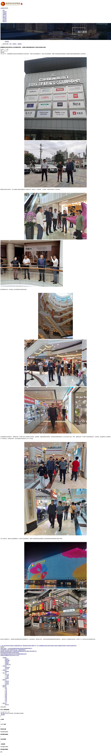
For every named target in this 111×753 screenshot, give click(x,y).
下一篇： (56, 645)
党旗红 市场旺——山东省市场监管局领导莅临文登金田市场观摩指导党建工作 (16, 648)
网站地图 (2, 714)
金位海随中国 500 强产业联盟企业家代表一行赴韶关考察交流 (12, 649)
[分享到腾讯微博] (5, 49)
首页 (4, 10)
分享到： (2, 49)
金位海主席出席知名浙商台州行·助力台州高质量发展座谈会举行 (13, 653)
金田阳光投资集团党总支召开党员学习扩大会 (9, 655)
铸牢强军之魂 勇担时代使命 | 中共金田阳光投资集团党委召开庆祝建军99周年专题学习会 (18, 651)
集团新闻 (20, 43)
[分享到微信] (7, 49)
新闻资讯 (14, 43)
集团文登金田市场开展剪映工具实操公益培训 (9, 652)
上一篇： (18, 645)
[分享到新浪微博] (6, 49)
